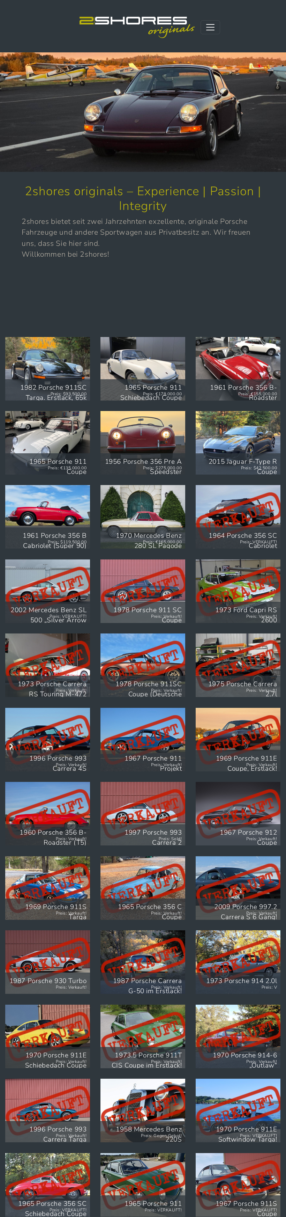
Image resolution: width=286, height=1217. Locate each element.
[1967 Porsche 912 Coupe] (238, 813)
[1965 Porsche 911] (142, 1185)
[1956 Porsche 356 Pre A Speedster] (142, 443)
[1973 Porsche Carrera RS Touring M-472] (47, 665)
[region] (143, 112)
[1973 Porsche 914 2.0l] (238, 962)
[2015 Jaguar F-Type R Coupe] (238, 443)
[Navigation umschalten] (210, 27)
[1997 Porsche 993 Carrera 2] (142, 813)
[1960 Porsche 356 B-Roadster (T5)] (47, 813)
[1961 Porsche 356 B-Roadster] (238, 369)
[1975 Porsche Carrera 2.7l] (238, 665)
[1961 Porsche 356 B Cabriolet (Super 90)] (47, 517)
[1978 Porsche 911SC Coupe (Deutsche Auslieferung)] (142, 665)
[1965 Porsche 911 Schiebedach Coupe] (142, 369)
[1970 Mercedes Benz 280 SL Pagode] (142, 517)
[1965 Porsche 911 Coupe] (47, 443)
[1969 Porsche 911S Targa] (47, 888)
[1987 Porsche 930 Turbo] (47, 962)
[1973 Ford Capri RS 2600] (238, 591)
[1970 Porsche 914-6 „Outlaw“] (238, 1036)
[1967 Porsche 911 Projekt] (142, 739)
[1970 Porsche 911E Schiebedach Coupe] (47, 1036)
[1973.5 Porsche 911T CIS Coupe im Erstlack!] (142, 1036)
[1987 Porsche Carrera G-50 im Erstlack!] (142, 962)
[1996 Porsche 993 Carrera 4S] (47, 739)
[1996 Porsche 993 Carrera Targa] (47, 1110)
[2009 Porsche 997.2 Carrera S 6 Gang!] (238, 888)
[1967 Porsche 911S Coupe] (238, 1185)
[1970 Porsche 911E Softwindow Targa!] (238, 1110)
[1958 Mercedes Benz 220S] (142, 1110)
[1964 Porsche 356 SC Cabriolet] (238, 517)
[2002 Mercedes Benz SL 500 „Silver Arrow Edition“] (47, 591)
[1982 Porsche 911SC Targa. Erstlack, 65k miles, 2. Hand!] (47, 369)
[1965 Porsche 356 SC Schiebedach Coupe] (47, 1185)
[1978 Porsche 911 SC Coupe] (142, 591)
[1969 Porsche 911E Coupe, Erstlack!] (238, 739)
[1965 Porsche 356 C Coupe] (142, 888)
